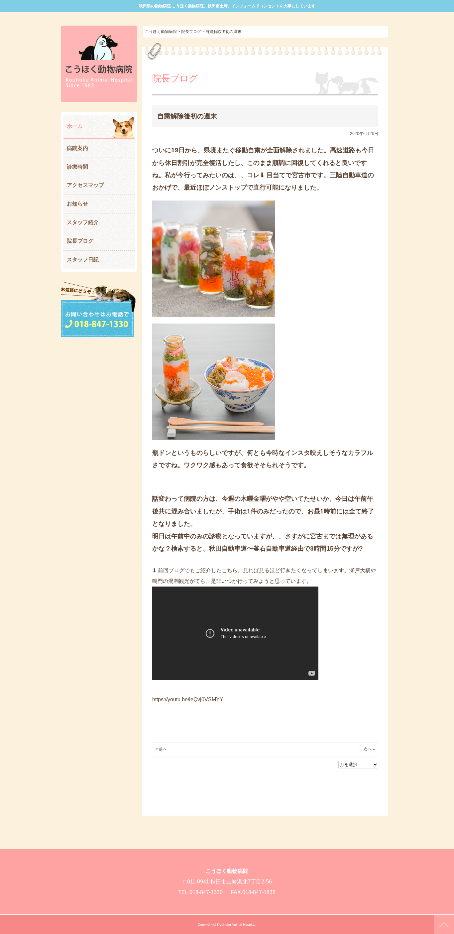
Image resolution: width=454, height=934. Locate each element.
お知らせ (77, 203)
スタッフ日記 (83, 259)
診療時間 (77, 167)
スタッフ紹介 (83, 222)
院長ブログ (80, 241)
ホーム (75, 126)
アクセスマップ (85, 185)
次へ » (369, 749)
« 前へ (161, 749)
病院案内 (77, 148)
